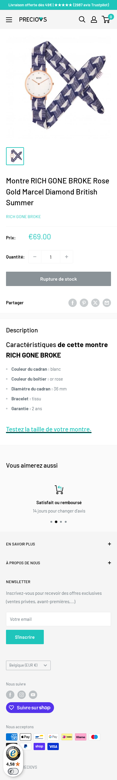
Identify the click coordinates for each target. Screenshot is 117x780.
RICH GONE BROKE (23, 216)
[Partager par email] (107, 302)
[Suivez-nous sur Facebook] (10, 695)
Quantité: (15, 256)
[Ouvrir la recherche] (82, 19)
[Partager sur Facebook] (72, 302)
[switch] (13, 771)
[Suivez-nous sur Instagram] (21, 695)
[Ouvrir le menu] (9, 19)
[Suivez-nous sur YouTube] (33, 695)
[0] (106, 19)
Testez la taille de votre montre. (49, 429)
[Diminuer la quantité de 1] (34, 256)
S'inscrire (25, 637)
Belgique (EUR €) (23, 665)
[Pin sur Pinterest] (84, 302)
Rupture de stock (58, 279)
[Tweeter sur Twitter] (95, 302)
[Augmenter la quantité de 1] (66, 256)
